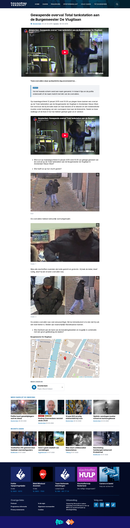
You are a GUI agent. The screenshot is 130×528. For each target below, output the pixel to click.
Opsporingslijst (70, 4)
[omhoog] (96, 365)
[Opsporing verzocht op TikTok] (113, 505)
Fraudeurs (55, 4)
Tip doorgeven (100, 4)
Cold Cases (86, 4)
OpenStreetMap (88, 377)
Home (37, 4)
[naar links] (96, 367)
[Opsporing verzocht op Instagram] (102, 505)
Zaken (45, 4)
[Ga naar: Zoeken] (117, 4)
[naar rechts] (96, 370)
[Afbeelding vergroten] (97, 174)
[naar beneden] (96, 373)
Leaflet (80, 377)
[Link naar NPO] (70, 522)
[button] (65, 358)
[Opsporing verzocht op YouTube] (107, 505)
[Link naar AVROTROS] (59, 522)
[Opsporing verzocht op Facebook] (96, 505)
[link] (47, 387)
